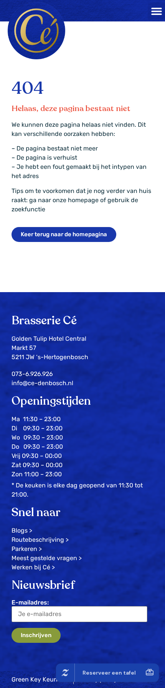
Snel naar (36, 512)
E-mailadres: (30, 602)
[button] (156, 11)
